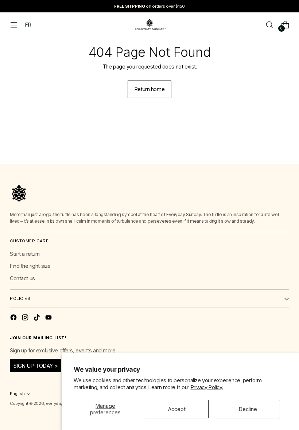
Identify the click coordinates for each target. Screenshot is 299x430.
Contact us (22, 278)
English (17, 393)
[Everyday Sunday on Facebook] (14, 318)
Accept (177, 409)
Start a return (25, 254)
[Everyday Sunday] (149, 24)
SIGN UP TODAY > (35, 366)
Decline (248, 409)
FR (28, 25)
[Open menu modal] (13, 24)
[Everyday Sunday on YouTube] (49, 318)
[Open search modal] (269, 24)
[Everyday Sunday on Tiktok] (37, 318)
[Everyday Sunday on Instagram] (26, 318)
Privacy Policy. (207, 387)
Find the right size (30, 266)
